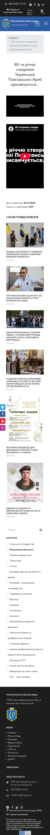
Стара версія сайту (29, 12)
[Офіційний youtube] (39, 5)
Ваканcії (14, 599)
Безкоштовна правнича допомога (21, 625)
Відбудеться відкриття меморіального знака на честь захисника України (23, 511)
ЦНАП (11, 759)
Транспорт (15, 561)
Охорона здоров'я (19, 644)
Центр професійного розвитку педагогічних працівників (25, 652)
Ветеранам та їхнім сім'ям (23, 671)
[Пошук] (37, 23)
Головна (12, 38)
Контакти (13, 753)
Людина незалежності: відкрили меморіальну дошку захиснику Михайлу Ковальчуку (24, 254)
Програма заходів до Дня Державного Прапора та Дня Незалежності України (22, 450)
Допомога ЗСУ (18, 660)
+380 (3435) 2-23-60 (17, 4)
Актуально (15, 610)
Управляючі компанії (21, 594)
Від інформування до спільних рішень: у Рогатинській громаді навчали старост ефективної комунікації (23, 336)
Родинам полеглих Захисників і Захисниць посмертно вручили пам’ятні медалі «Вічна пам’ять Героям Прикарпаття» (23, 383)
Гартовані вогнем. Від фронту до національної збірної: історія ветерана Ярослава (24, 298)
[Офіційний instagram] (43, 5)
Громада (14, 605)
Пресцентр (14, 746)
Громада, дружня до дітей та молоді (24, 575)
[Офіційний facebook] (35, 5)
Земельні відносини (20, 555)
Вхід (43, 13)
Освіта (13, 566)
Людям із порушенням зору (13, 11)
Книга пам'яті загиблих (22, 666)
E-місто (12, 749)
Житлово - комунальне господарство (21, 586)
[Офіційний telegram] (30, 5)
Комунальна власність (22, 550)
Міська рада (14, 736)
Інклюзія (14, 616)
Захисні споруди (17, 756)
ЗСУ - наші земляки (20, 677)
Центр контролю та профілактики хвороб (19, 636)
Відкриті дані (15, 743)
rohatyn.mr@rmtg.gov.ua (21, 795)
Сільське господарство (22, 544)
